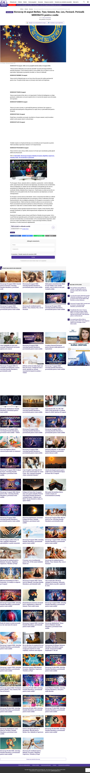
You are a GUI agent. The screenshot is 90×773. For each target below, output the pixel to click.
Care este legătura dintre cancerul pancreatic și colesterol (10, 450)
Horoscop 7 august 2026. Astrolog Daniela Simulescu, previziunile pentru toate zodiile (55, 541)
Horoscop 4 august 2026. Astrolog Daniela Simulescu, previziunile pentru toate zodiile (55, 604)
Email (51, 235)
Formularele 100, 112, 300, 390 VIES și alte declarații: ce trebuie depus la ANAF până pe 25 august (55, 410)
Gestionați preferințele (46, 765)
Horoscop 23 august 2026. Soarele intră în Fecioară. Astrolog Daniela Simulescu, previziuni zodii (10, 286)
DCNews (3, 4)
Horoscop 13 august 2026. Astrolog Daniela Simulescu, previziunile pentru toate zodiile (32, 451)
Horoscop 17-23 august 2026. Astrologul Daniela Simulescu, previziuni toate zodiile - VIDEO (10, 430)
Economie (40, 2)
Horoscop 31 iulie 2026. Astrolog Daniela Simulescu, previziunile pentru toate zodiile (55, 669)
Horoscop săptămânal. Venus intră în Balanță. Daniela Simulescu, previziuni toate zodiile (54, 625)
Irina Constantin (46, 17)
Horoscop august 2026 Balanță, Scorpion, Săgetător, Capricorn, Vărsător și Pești (32, 669)
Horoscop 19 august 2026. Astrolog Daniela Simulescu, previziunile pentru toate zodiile (32, 347)
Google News (25, 228)
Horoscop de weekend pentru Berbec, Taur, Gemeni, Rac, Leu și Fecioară (33, 307)
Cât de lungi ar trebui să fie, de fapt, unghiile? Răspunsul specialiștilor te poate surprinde (10, 541)
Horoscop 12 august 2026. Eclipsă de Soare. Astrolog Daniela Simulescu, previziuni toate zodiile (10, 472)
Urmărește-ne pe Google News (56, 22)
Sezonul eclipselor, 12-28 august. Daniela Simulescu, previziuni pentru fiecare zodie (55, 451)
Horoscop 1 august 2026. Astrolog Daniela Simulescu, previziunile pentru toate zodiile (10, 669)
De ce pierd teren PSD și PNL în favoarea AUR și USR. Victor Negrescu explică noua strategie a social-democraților (79, 321)
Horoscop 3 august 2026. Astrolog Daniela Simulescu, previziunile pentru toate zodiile (33, 624)
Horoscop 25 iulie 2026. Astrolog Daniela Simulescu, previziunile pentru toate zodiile (10, 752)
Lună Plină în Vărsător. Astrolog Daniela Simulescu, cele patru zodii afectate (55, 689)
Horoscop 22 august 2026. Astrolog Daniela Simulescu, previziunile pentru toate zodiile (32, 285)
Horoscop (31, 9)
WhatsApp (40, 235)
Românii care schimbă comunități (63, 2)
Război (25, 2)
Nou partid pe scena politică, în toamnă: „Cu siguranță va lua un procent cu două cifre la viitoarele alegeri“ (78, 290)
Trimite (33, 257)
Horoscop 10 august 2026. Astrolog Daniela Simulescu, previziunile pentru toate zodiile (10, 519)
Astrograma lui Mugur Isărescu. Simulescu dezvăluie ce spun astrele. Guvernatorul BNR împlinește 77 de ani (55, 647)
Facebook (17, 235)
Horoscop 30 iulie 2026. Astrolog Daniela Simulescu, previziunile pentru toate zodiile (33, 689)
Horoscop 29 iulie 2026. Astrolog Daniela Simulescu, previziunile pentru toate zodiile (10, 709)
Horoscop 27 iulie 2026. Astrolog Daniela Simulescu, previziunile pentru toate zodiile (55, 709)
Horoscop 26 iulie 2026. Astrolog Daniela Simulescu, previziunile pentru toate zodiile (55, 730)
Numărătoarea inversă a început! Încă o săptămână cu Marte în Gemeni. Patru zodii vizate (33, 604)
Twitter (28, 235)
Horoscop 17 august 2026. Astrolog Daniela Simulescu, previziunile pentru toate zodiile (55, 367)
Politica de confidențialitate (24, 765)
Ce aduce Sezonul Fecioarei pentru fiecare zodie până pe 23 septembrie (55, 347)
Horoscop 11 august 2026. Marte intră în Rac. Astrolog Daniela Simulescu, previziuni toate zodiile (10, 494)
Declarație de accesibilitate (64, 765)
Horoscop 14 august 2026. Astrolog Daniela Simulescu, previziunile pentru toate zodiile (55, 430)
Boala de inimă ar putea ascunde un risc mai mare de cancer (10, 624)
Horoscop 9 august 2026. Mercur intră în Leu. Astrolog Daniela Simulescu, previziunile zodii (55, 519)
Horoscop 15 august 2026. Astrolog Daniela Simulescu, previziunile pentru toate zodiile (32, 430)
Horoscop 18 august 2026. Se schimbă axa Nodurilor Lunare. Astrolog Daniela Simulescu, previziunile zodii (10, 368)
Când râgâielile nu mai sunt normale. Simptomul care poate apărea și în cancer (10, 347)
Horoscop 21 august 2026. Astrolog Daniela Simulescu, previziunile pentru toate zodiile (10, 307)
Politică (20, 2)
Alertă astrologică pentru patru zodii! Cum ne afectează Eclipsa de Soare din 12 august (55, 471)
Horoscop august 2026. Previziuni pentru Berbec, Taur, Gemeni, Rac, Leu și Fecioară (10, 689)
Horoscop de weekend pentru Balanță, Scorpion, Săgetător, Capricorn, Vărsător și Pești (9, 561)
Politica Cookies (35, 765)
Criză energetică (32, 2)
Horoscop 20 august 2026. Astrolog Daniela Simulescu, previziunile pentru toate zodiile (55, 307)
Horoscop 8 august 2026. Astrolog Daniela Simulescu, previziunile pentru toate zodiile (33, 541)
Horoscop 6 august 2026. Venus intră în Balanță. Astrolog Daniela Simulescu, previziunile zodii (33, 582)
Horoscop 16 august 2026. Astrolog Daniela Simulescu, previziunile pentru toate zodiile (32, 410)
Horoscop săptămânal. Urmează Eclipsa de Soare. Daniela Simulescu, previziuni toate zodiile (33, 520)
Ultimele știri (13, 2)
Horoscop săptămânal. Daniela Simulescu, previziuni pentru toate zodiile (9, 410)
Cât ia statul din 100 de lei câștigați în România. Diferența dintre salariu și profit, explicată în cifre (55, 583)
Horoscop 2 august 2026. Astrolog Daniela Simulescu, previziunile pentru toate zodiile (10, 646)
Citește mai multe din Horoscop (33, 759)
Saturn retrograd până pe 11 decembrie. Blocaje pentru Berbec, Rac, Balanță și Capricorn (33, 730)
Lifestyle (26, 9)
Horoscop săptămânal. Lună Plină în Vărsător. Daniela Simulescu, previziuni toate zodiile (9, 731)
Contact (54, 765)
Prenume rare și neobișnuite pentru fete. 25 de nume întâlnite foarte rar (33, 561)
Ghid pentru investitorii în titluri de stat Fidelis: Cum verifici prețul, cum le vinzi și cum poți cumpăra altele (55, 286)
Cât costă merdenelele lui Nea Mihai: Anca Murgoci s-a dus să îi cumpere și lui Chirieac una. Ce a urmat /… (39, 5)
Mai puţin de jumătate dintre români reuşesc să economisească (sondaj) (54, 493)
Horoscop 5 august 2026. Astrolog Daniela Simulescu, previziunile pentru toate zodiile (10, 604)
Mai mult (76, 2)
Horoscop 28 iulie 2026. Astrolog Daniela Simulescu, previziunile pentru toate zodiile (33, 709)
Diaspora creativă (48, 2)
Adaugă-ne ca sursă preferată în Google (37, 22)
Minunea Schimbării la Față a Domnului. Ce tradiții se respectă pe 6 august (10, 582)
